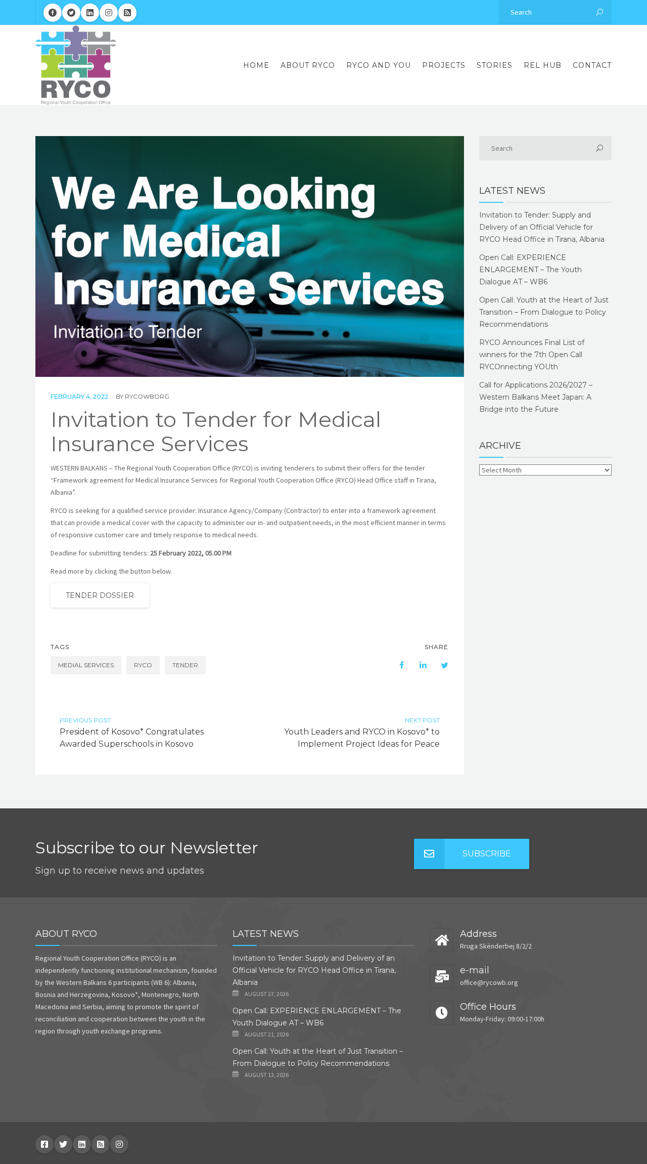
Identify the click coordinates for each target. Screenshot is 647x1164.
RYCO (143, 665)
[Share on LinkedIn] (418, 665)
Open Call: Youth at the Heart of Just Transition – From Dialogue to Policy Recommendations (544, 312)
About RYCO (308, 65)
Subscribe (487, 853)
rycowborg (147, 396)
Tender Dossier (100, 595)
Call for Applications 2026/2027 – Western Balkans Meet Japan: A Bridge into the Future (535, 397)
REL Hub (543, 65)
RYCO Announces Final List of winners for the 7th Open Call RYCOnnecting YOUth (531, 354)
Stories (495, 65)
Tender (185, 665)
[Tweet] (439, 665)
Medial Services (86, 665)
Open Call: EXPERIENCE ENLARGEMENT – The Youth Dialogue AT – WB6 (530, 269)
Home (256, 65)
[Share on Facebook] (397, 665)
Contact (592, 65)
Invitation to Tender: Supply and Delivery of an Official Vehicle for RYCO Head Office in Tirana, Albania (542, 227)
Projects (444, 65)
